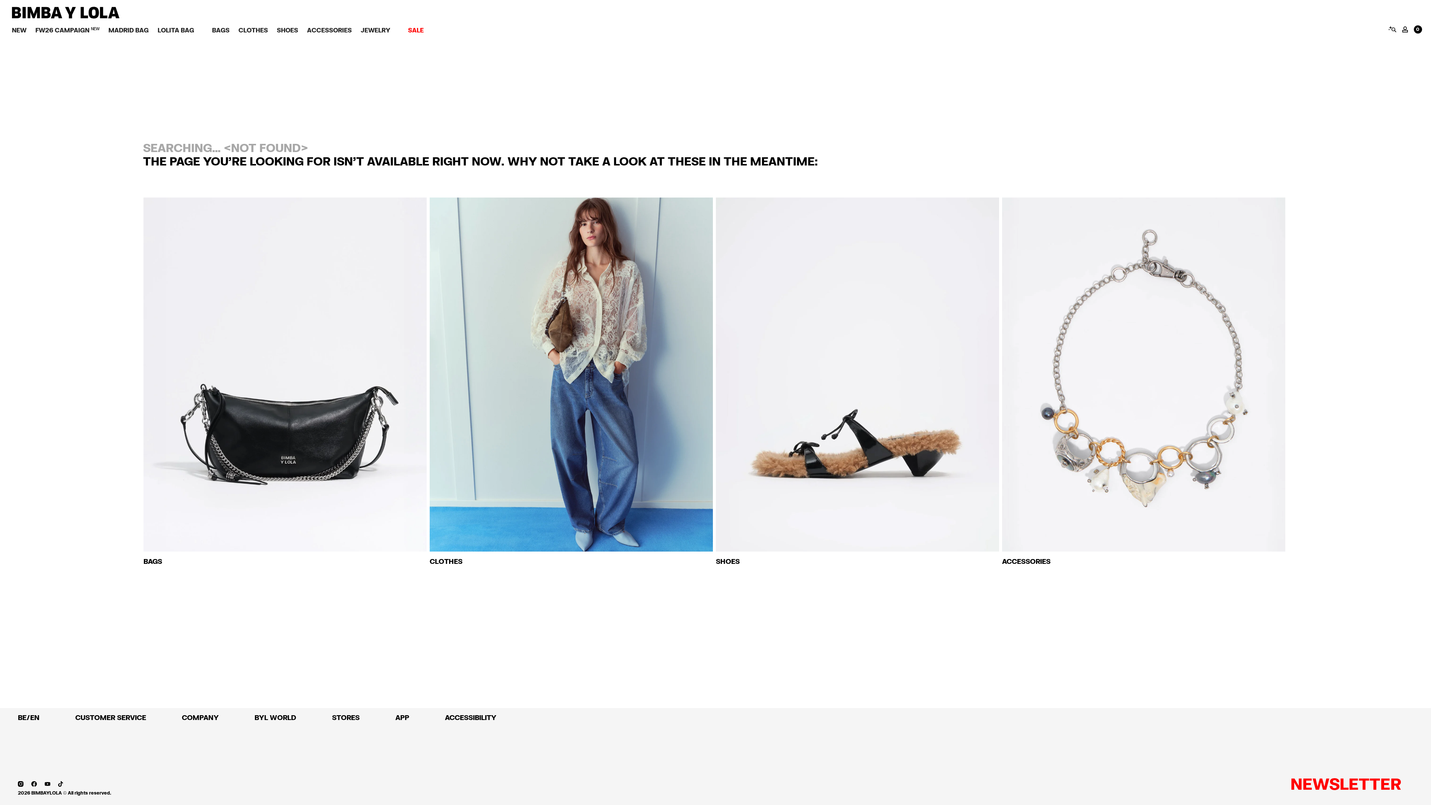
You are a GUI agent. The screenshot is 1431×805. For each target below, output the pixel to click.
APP (402, 717)
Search (1392, 29)
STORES (346, 717)
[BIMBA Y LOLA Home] (66, 16)
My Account (1405, 29)
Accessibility (470, 717)
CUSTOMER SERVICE (110, 717)
